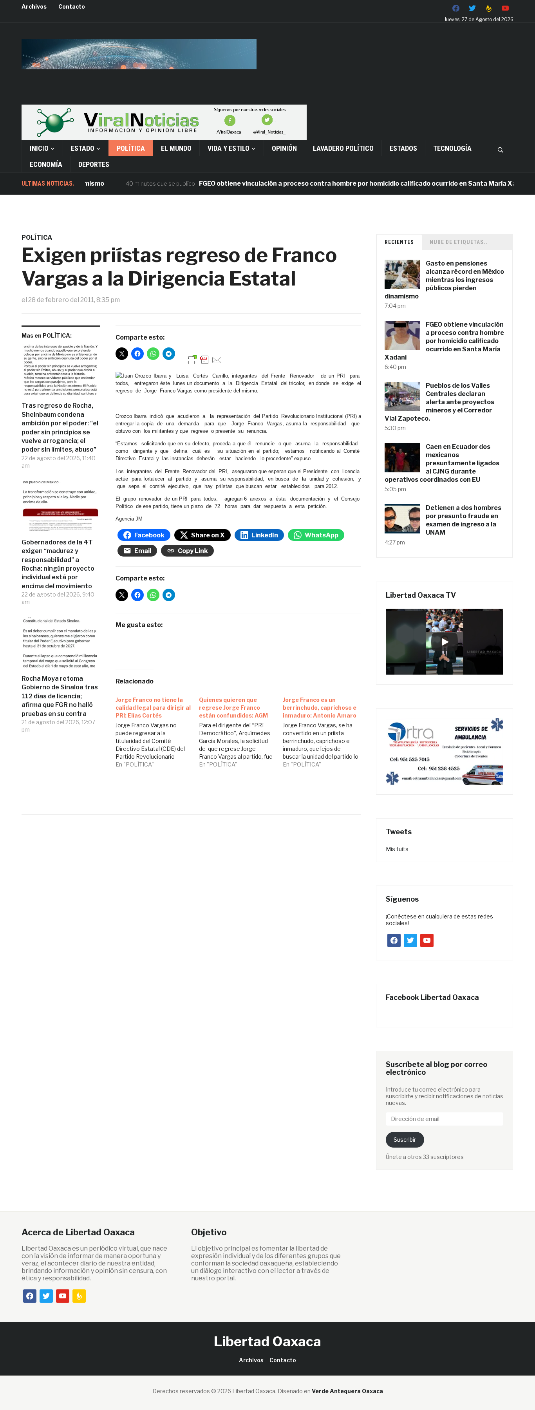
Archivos (34, 6)
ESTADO (82, 148)
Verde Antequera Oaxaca (347, 1391)
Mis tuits (397, 849)
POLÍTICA (131, 148)
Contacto (71, 6)
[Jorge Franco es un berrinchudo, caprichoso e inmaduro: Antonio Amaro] (325, 730)
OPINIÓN (284, 148)
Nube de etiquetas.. (459, 242)
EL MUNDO (176, 148)
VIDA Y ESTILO (228, 148)
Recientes (399, 242)
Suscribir (405, 1139)
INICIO (39, 148)
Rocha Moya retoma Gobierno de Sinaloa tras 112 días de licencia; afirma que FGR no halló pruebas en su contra (60, 696)
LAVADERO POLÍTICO (343, 148)
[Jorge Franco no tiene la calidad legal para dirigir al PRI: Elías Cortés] (157, 730)
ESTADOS (403, 148)
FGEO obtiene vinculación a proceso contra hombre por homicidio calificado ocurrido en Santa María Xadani (340, 183)
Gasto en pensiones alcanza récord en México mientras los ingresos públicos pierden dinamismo (444, 280)
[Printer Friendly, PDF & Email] (204, 359)
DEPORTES (93, 164)
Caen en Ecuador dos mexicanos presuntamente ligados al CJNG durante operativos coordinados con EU (442, 463)
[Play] (444, 642)
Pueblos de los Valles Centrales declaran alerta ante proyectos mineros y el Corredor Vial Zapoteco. (439, 402)
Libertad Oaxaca (267, 1341)
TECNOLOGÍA (452, 148)
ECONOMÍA (46, 164)
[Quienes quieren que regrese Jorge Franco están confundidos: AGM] (241, 730)
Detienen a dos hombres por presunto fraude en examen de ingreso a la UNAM (463, 520)
